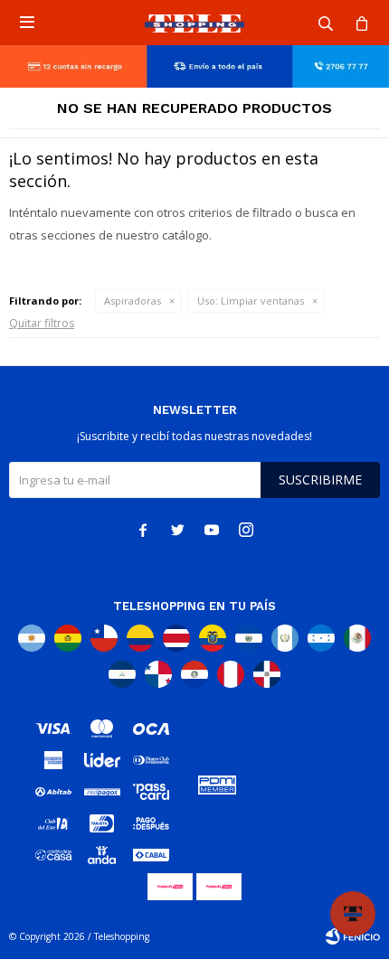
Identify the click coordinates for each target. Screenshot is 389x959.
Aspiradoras (132, 300)
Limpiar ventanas (250, 300)
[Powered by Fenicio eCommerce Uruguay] (353, 936)
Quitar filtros (41, 323)
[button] (326, 22)
